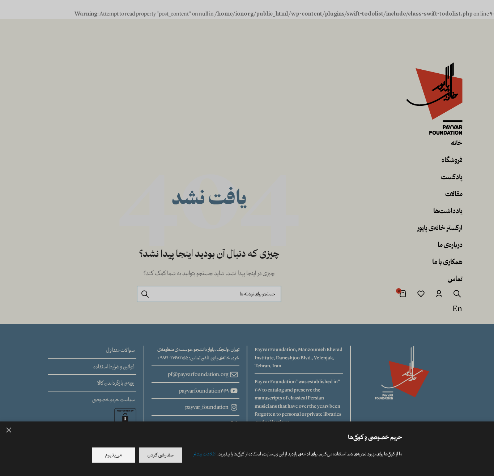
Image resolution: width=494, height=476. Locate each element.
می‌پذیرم (113, 455)
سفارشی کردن (161, 455)
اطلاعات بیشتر (205, 454)
